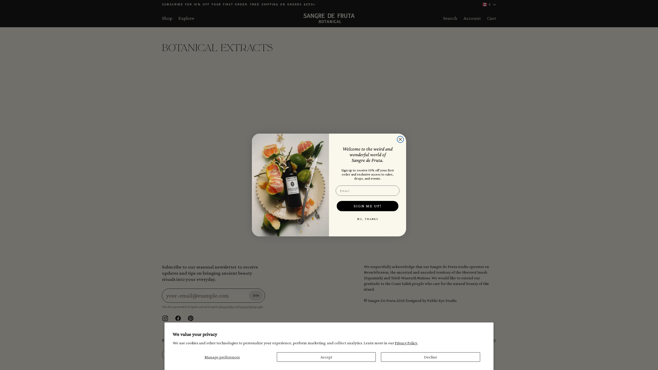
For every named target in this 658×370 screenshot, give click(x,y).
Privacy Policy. (406, 343)
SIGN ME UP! (367, 206)
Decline (430, 357)
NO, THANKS (367, 219)
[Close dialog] (400, 139)
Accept (326, 357)
